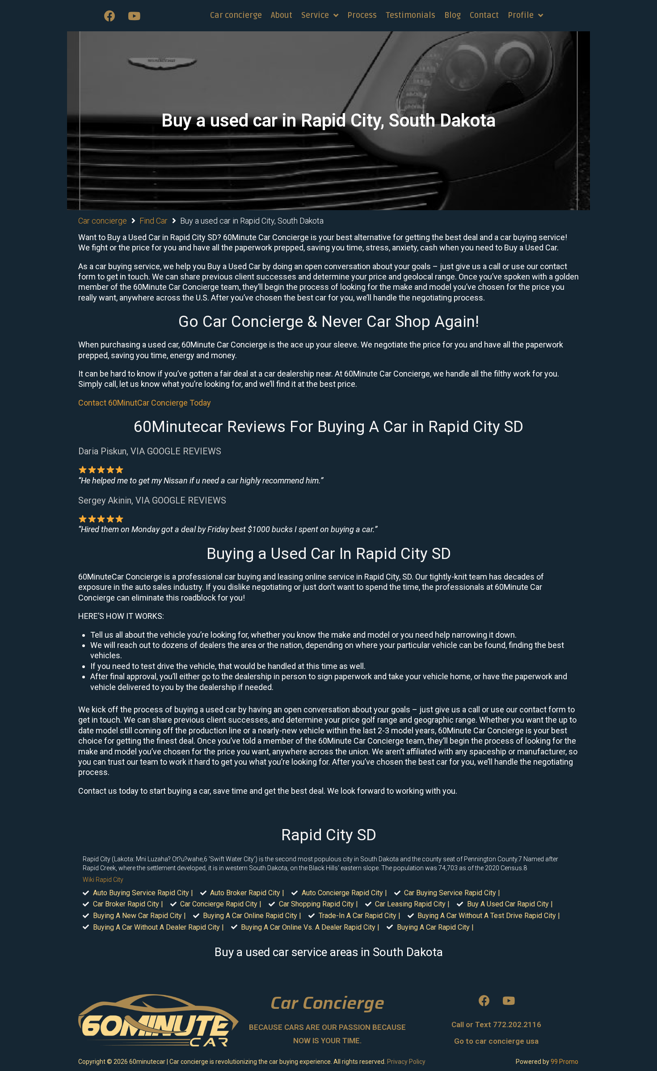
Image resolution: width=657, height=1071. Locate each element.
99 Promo (564, 1061)
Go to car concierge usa (496, 1041)
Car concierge (102, 220)
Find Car (153, 220)
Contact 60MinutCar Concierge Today (144, 402)
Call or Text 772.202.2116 (496, 1024)
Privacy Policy (406, 1061)
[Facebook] (109, 15)
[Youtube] (134, 15)
